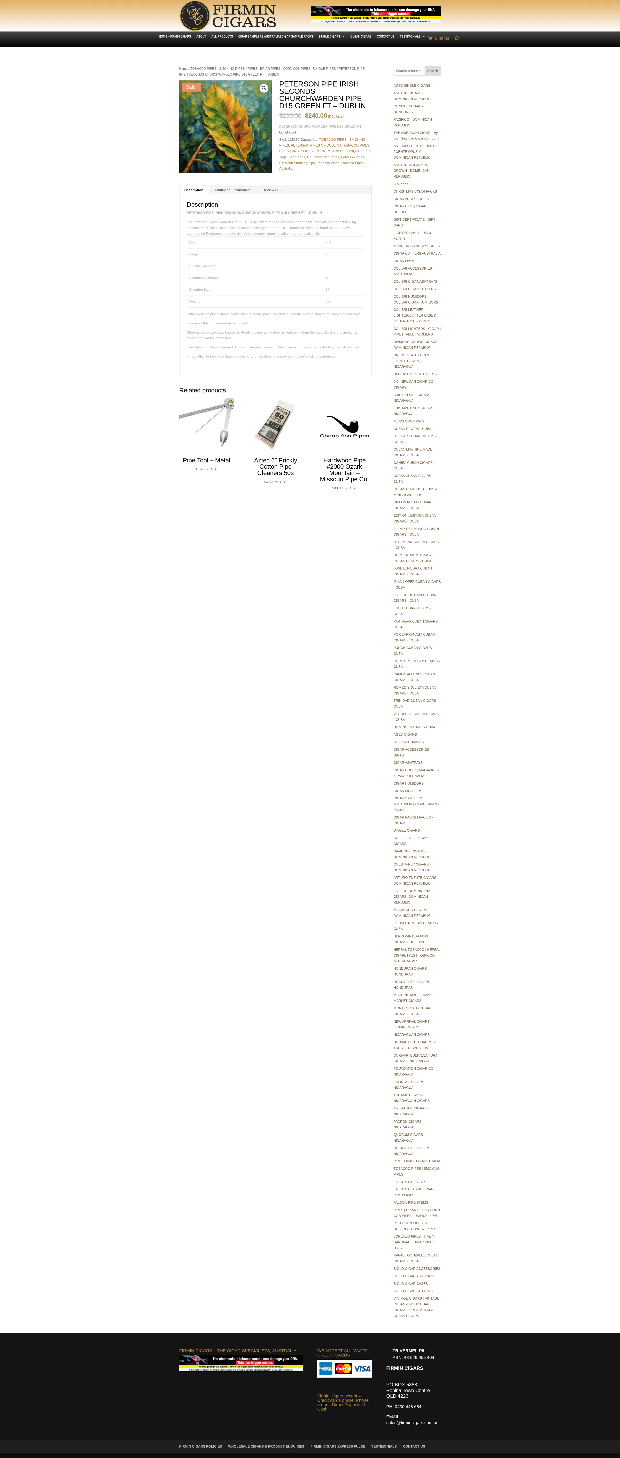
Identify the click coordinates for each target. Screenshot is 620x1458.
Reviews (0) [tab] (272, 190)
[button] (264, 88)
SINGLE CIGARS (329, 37)
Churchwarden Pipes (323, 157)
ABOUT (201, 37)
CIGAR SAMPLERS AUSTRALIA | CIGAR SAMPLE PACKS (275, 37)
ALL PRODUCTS (222, 37)
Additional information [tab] (233, 190)
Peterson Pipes (352, 157)
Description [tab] (193, 190)
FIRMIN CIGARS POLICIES (200, 1446)
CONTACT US (386, 37)
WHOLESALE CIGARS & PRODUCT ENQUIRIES (266, 1446)
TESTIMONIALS (410, 37)
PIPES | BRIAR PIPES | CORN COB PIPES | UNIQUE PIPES (292, 68)
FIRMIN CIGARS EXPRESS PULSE (337, 1446)
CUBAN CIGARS (361, 37)
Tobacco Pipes (328, 163)
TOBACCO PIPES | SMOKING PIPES (217, 68)
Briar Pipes (296, 157)
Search (432, 71)
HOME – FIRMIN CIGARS (175, 37)
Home (183, 68)
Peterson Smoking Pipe (297, 163)
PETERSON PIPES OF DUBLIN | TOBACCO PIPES (330, 145)
